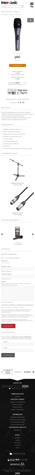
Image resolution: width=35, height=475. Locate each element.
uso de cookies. (16, 471)
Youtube (17, 445)
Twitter (17, 440)
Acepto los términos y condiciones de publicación (17, 305)
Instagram (17, 442)
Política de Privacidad (20, 388)
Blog (17, 447)
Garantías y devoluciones (18, 419)
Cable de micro (17, 213)
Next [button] (33, 234)
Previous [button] (2, 234)
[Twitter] (20, 102)
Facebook (17, 437)
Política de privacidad (17, 424)
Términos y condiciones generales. (20, 317)
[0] (31, 7)
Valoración (4, 261)
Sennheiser (11, 112)
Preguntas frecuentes (17, 417)
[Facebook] (18, 102)
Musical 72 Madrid (17, 404)
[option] (17, 234)
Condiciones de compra (17, 422)
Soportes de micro (17, 183)
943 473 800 (17, 430)
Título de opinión (6, 274)
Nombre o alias (5, 266)
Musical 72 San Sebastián (17, 402)
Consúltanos (17, 65)
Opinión (3, 281)
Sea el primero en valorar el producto (17, 99)
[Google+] (23, 102)
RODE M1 (17, 242)
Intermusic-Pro (17, 407)
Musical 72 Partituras (17, 409)
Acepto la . (18, 388)
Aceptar (17, 473)
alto (10, 114)
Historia (17, 396)
